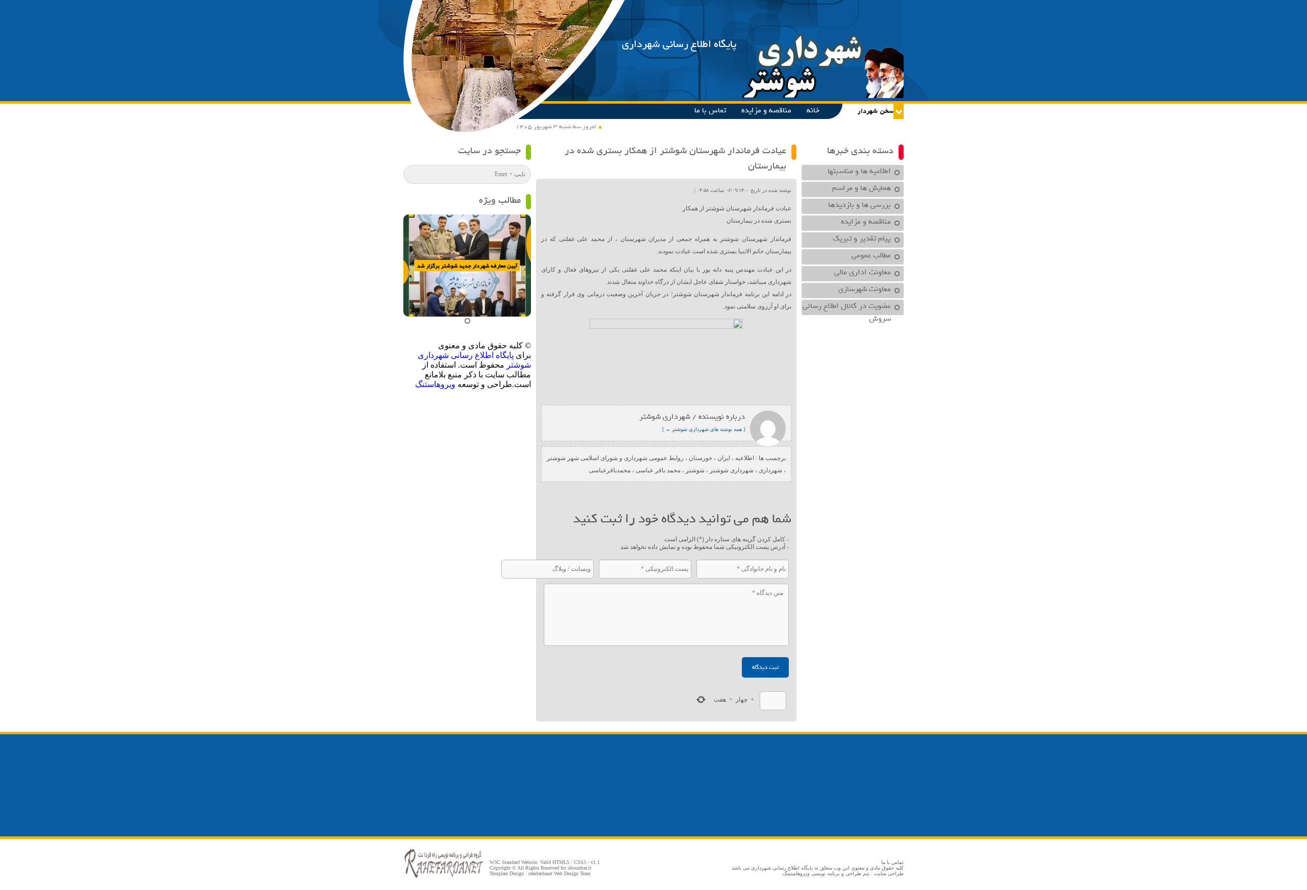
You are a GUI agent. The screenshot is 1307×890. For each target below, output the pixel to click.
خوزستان (700, 458)
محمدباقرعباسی (610, 470)
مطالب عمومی (871, 255)
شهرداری (770, 470)
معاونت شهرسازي (864, 289)
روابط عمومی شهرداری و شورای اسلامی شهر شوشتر (615, 458)
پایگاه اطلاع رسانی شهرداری (679, 44)
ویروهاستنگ (435, 384)
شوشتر (695, 470)
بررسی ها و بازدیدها (859, 205)
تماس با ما (710, 110)
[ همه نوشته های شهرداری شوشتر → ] (703, 429)
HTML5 (560, 862)
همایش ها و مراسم (861, 188)
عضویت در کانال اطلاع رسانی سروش (847, 307)
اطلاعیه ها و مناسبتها (859, 171)
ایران (723, 458)
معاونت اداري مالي (862, 272)
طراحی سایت (889, 873)
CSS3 (580, 862)
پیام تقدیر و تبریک (862, 238)
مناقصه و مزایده (766, 110)
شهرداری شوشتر (732, 470)
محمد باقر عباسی (658, 470)
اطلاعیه (744, 458)
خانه (813, 110)
